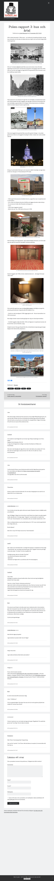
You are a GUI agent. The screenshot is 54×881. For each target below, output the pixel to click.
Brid (8, 603)
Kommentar (10, 764)
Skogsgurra (10, 735)
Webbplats (10, 791)
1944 (17, 67)
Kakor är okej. (27, 878)
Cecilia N (9, 434)
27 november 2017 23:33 (35, 33)
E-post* (9, 786)
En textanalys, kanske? (41, 396)
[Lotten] (11, 17)
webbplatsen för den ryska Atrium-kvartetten (27, 673)
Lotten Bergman (23, 33)
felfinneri (17, 388)
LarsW (9, 543)
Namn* (9, 780)
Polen (23, 388)
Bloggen (16, 385)
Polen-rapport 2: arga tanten (14, 396)
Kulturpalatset (22, 166)
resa (29, 388)
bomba (35, 68)
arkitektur (11, 388)
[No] (52, 878)
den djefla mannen (28, 308)
